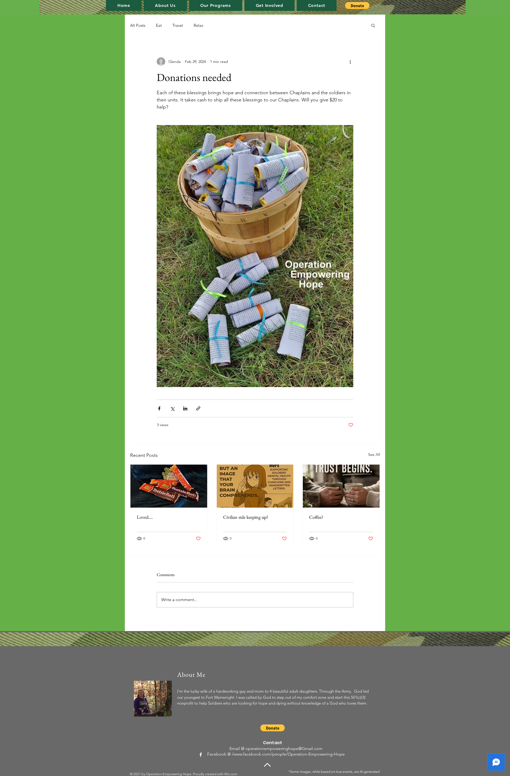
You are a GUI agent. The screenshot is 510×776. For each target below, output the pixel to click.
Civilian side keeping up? (245, 517)
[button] (215, 5)
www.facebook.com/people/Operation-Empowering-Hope (289, 754)
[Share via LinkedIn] (185, 408)
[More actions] (350, 61)
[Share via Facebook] (159, 408)
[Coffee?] (341, 486)
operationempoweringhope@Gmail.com (283, 748)
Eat (159, 25)
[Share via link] (198, 408)
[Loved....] (168, 486)
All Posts (137, 25)
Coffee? (316, 517)
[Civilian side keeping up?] (255, 486)
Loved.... (145, 517)
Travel (177, 25)
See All (374, 454)
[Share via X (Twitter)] (172, 408)
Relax (198, 25)
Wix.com (230, 774)
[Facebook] (200, 754)
